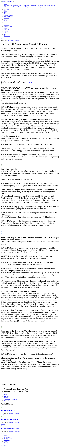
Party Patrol (7, 32)
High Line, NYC (8, 5)
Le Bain (6, 31)
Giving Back (7, 437)
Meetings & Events (8, 15)
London (48, 5)
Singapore (52, 5)
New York (6, 400)
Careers (6, 435)
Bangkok (24, 5)
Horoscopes (7, 36)
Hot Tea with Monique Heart (10, 428)
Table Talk (6, 29)
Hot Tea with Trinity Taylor (9, 419)
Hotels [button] (5, 4)
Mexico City (38, 6)
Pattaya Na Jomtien (30, 6)
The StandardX (7, 20)
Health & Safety (8, 438)
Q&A (5, 34)
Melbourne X (7, 6)
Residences (6, 18)
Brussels (23, 6)
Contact (6, 442)
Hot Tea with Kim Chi (8, 410)
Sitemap (6, 441)
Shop (5, 19)
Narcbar (6, 397)
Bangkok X (13, 6)
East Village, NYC (17, 5)
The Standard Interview (13, 40)
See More (3, 415)
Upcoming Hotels (8, 16)
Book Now (6, 9)
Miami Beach (30, 5)
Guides (5, 28)
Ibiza (35, 5)
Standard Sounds (8, 26)
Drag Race (6, 396)
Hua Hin (39, 5)
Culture (5, 11)
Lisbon (18, 6)
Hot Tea (6, 395)
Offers (5, 12)
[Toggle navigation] (13, 1)
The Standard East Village (10, 399)
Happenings (7, 13)
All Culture (6, 25)
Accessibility (7, 440)
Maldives (43, 5)
